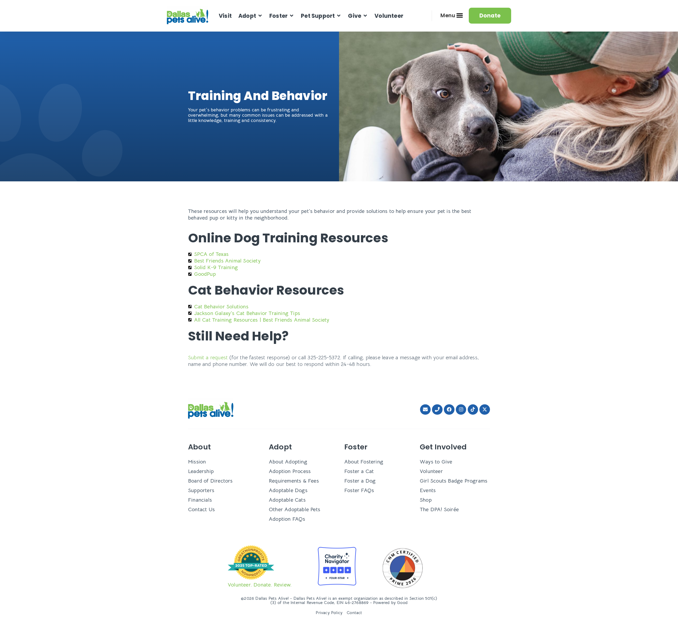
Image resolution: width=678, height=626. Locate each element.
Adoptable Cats (287, 500)
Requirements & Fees (294, 481)
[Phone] (437, 409)
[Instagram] (461, 409)
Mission (197, 461)
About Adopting (288, 461)
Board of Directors (210, 481)
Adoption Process (290, 471)
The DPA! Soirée (439, 509)
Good (402, 602)
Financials (200, 500)
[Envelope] (425, 409)
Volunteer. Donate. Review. (260, 584)
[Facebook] (449, 409)
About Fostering (363, 461)
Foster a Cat (359, 471)
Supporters (201, 490)
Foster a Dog (360, 481)
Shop (426, 500)
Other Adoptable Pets (294, 509)
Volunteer (431, 471)
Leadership (201, 471)
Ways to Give (436, 461)
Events (428, 490)
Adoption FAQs (287, 519)
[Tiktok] (473, 409)
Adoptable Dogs (288, 490)
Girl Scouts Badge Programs (453, 481)
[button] (250, 15)
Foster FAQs (359, 490)
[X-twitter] (484, 409)
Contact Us (201, 509)
